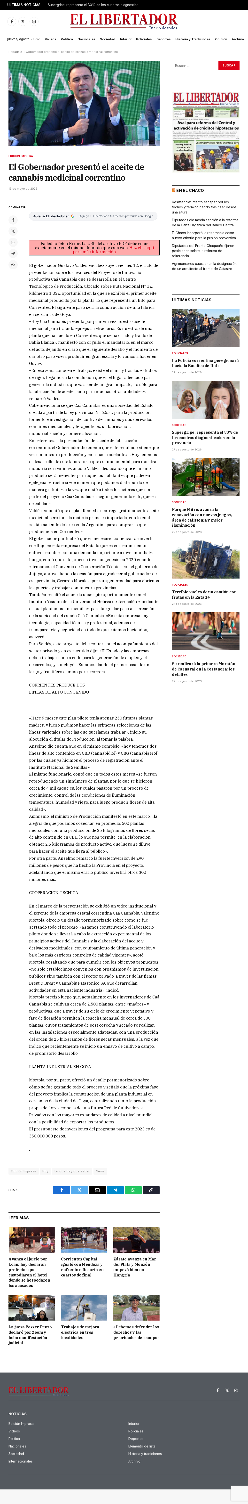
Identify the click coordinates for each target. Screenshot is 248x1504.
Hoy (45, 1171)
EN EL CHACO (190, 190)
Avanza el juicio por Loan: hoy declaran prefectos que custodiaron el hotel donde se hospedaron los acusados (29, 1272)
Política (67, 39)
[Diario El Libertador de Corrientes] (124, 21)
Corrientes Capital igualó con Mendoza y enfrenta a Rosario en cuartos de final (82, 1267)
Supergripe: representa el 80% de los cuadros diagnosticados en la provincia (96, 5)
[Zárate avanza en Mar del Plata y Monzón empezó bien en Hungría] (136, 1240)
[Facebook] (13, 220)
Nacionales (86, 39)
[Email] (13, 242)
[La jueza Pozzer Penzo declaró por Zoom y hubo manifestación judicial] (31, 1308)
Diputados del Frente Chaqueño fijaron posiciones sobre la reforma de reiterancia (203, 251)
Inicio (35, 39)
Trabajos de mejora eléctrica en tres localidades (80, 1332)
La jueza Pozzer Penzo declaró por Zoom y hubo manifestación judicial (30, 1334)
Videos (50, 39)
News (100, 1171)
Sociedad (107, 39)
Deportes (163, 39)
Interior (126, 39)
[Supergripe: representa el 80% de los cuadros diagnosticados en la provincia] (206, 400)
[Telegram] (13, 253)
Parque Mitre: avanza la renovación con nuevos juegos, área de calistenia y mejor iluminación (202, 517)
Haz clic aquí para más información (113, 249)
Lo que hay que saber (72, 1171)
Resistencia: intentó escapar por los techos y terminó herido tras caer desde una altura (204, 207)
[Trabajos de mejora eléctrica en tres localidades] (84, 1308)
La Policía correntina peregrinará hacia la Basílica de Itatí (205, 363)
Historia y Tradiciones (192, 39)
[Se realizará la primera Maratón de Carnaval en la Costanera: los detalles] (206, 631)
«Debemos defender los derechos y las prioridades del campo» (136, 1332)
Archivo (238, 39)
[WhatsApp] (13, 264)
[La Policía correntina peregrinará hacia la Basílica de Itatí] (206, 328)
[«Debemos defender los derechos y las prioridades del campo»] (136, 1308)
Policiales (144, 39)
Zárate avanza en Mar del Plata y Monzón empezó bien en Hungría (134, 1267)
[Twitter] (13, 231)
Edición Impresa (20, 156)
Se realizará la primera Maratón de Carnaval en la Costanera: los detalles (203, 669)
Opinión (221, 39)
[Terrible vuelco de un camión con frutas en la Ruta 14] (206, 559)
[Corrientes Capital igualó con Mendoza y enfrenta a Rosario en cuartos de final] (84, 1240)
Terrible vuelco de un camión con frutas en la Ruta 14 (204, 594)
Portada (14, 52)
